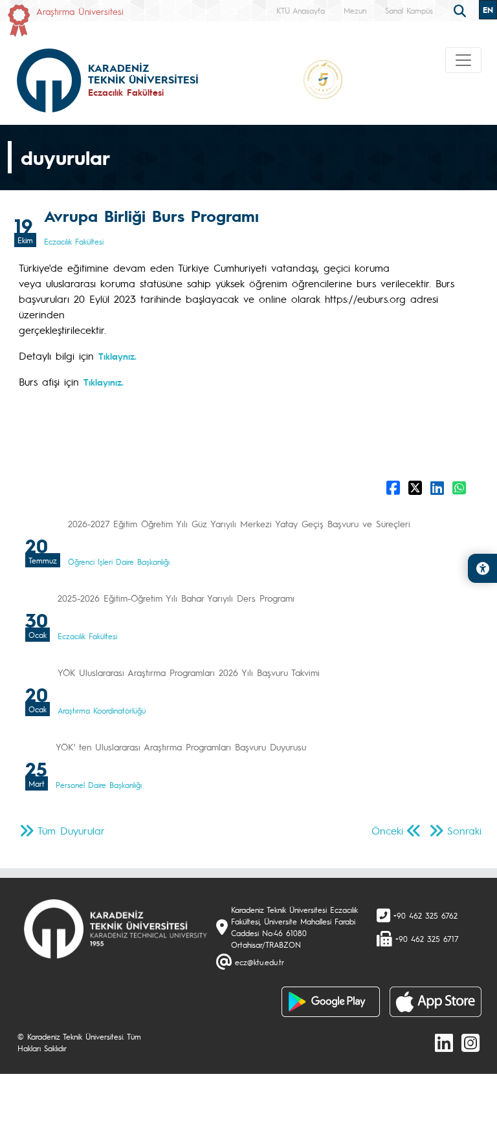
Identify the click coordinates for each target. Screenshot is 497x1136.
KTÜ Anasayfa (300, 10)
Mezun (355, 10)
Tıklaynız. (117, 356)
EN (488, 10)
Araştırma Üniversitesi (80, 11)
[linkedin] (444, 1042)
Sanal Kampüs (409, 10)
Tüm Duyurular (71, 830)
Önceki (387, 830)
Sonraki (464, 830)
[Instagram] (470, 1042)
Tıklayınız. (103, 382)
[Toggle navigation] (463, 60)
